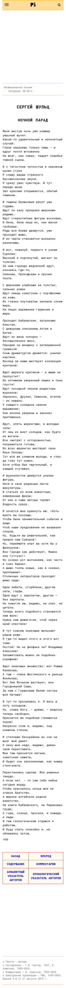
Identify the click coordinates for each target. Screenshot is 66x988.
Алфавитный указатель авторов (15, 876)
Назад (15, 856)
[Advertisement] (33, 46)
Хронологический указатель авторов (46, 876)
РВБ (33, 4)
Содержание (15, 864)
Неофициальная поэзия (18, 87)
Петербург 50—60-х (20, 91)
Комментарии (46, 864)
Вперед (46, 856)
